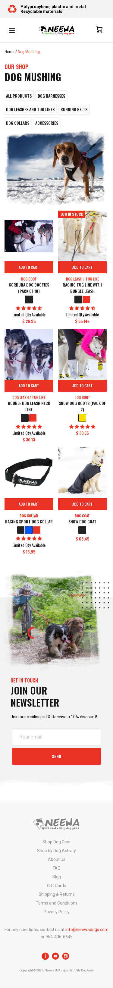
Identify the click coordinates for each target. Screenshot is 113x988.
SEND (56, 756)
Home (9, 52)
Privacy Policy (57, 911)
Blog (56, 876)
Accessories (46, 123)
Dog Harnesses (51, 96)
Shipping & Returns (57, 894)
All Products (19, 96)
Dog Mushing (29, 52)
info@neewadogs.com (86, 929)
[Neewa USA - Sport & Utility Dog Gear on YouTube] (55, 958)
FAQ (57, 868)
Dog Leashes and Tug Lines (30, 109)
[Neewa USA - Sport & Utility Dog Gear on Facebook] (45, 958)
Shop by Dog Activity (56, 850)
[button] (29, 308)
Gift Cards (56, 885)
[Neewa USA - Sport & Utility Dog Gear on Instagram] (66, 958)
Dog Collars (17, 123)
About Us (56, 859)
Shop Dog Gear (56, 841)
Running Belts (74, 109)
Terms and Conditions (56, 903)
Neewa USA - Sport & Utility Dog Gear (69, 970)
